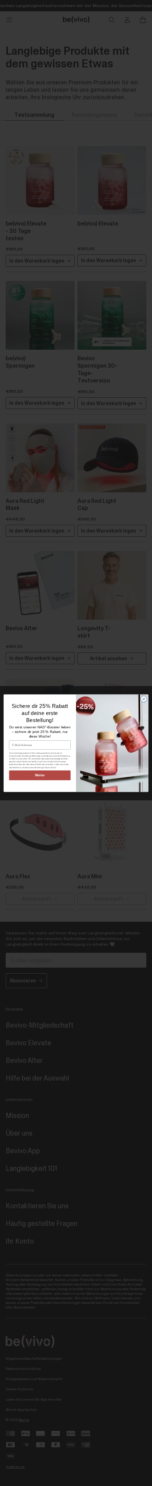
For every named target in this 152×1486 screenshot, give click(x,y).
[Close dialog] (144, 699)
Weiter (40, 775)
